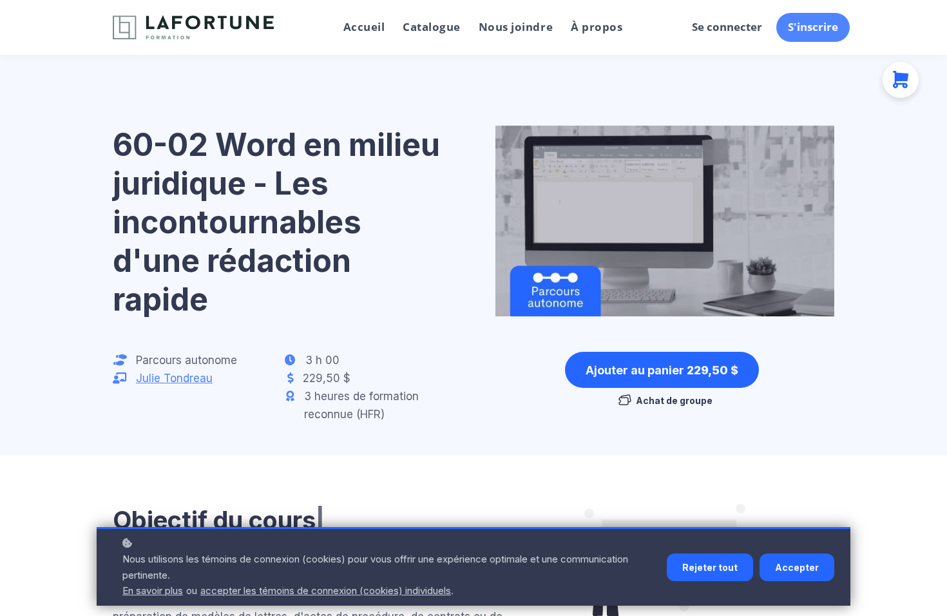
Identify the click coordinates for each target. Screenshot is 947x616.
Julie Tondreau (174, 378)
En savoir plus (152, 590)
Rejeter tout (710, 567)
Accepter (797, 567)
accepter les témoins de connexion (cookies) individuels (325, 590)
